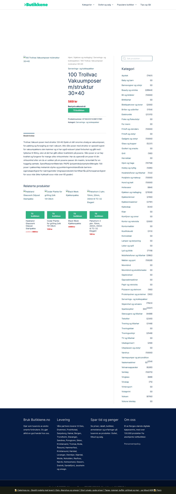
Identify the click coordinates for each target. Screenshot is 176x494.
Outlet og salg (104, 4)
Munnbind (126, 265)
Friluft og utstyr (129, 134)
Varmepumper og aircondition (135, 357)
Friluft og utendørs (130, 129)
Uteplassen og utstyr (131, 348)
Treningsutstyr (128, 333)
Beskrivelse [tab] (28, 135)
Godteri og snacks (130, 148)
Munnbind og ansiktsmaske (134, 270)
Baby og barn (128, 80)
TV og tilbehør (128, 338)
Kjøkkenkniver (128, 197)
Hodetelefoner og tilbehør (133, 173)
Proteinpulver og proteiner (134, 294)
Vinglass (125, 377)
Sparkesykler (128, 309)
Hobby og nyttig (129, 168)
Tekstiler (126, 318)
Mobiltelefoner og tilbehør (133, 255)
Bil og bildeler (128, 95)
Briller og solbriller (130, 109)
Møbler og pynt (128, 260)
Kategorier (87, 4)
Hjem (70, 57)
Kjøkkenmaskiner (129, 202)
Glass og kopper (129, 143)
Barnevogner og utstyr (132, 85)
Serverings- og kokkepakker (81, 68)
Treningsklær (128, 328)
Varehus (125, 352)
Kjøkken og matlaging (83, 57)
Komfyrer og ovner (130, 216)
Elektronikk (127, 114)
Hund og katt (127, 182)
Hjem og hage (128, 163)
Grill (123, 153)
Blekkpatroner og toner (132, 104)
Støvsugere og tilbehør (132, 314)
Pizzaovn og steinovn (131, 289)
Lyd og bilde (127, 250)
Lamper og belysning (131, 241)
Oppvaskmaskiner (130, 279)
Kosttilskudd (127, 231)
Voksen (125, 396)
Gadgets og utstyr (130, 138)
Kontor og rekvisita (130, 221)
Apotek (125, 75)
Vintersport (127, 387)
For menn (126, 124)
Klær (124, 211)
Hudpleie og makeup (131, 177)
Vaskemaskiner (128, 362)
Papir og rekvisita (129, 284)
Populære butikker (125, 4)
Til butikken (78, 110)
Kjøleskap (126, 207)
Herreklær (126, 158)
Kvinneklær (127, 236)
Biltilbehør (126, 100)
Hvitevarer (126, 187)
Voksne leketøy (129, 401)
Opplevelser (127, 275)
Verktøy (125, 372)
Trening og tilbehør (130, 323)
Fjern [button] (159, 490)
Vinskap (125, 382)
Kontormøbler (128, 226)
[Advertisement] (88, 29)
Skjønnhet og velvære (132, 304)
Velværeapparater (130, 367)
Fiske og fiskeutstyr (131, 119)
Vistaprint (126, 391)
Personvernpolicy (132, 444)
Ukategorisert (128, 343)
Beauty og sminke (130, 90)
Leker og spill (128, 245)
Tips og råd (145, 4)
